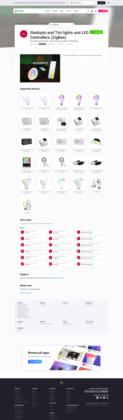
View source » (89, 323)
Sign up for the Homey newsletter (99, 388)
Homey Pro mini (18, 395)
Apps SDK (51, 393)
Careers (34, 391)
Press (33, 402)
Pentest (51, 409)
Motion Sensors (18, 407)
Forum (50, 407)
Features (55, 11)
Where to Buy (35, 397)
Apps (61, 11)
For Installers (52, 415)
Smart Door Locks (19, 409)
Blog (33, 399)
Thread (68, 402)
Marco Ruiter (89, 305)
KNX (68, 395)
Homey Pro (17, 393)
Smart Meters (18, 418)
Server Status (52, 399)
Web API (51, 395)
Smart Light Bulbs (19, 416)
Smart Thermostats (19, 412)
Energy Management (72, 407)
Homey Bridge (18, 399)
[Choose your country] (95, 10)
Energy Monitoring (71, 409)
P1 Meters (69, 412)
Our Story (34, 393)
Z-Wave (69, 391)
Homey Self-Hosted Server (21, 397)
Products (47, 11)
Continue (101, 3)
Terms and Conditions (103, 405)
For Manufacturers (53, 417)
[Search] (88, 10)
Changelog (51, 397)
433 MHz (69, 397)
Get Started (52, 391)
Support (76, 11)
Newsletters (35, 404)
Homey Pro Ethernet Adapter (21, 402)
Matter (68, 399)
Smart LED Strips (19, 414)
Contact (34, 406)
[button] (82, 2)
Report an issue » (67, 323)
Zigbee (68, 393)
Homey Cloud (18, 391)
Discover (68, 11)
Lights (19, 323)
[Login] (91, 10)
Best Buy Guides (19, 405)
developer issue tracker (57, 278)
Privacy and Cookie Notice (92, 405)
